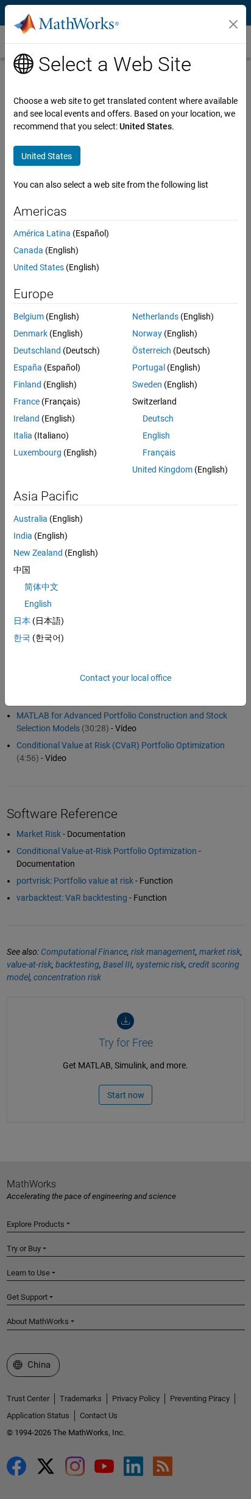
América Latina (42, 233)
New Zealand (38, 553)
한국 (21, 638)
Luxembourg (37, 452)
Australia (30, 519)
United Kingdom (162, 469)
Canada (28, 250)
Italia (22, 435)
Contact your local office (125, 678)
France (26, 401)
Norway (147, 333)
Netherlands (155, 316)
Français (159, 452)
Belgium (28, 316)
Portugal (148, 367)
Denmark (30, 333)
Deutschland (37, 350)
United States (38, 267)
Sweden (147, 384)
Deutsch (158, 418)
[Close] (233, 24)
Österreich (151, 350)
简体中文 (41, 587)
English (156, 435)
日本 (21, 621)
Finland (27, 384)
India (22, 536)
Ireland (26, 418)
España (27, 367)
